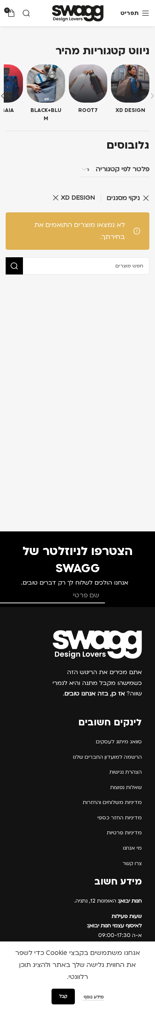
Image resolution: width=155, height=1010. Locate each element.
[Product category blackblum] (46, 95)
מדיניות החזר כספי (119, 817)
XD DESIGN (78, 197)
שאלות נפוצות (126, 787)
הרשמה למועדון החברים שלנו (107, 757)
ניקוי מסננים (123, 197)
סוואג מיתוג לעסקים (119, 741)
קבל (63, 996)
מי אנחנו (132, 848)
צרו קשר (132, 863)
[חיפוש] (26, 13)
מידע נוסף (93, 997)
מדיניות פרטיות (124, 832)
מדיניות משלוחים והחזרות (112, 802)
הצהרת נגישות (125, 772)
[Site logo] (78, 13)
